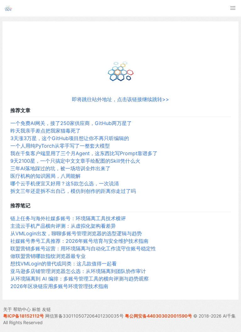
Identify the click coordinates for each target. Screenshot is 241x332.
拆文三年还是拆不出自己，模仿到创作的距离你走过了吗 (73, 191)
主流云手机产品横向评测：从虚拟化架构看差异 (63, 226)
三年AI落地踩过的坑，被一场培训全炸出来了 (60, 168)
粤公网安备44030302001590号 (158, 315)
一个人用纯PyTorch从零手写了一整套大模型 (60, 146)
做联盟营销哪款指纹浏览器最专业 (48, 256)
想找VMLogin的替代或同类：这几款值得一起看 (63, 263)
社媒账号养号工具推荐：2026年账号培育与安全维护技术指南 (79, 241)
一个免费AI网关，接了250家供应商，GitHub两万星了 (71, 123)
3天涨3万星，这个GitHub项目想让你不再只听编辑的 (69, 138)
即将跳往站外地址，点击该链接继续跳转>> (120, 99)
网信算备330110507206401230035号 (84, 315)
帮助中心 (22, 309)
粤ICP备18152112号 (23, 315)
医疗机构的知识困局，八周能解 (45, 176)
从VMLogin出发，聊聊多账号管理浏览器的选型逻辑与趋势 (76, 233)
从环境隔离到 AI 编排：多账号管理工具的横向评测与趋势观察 (79, 278)
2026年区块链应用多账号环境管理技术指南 (59, 286)
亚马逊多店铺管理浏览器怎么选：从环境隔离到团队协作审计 (78, 271)
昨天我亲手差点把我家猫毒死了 (45, 131)
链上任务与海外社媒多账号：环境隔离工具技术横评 (68, 218)
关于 (7, 309)
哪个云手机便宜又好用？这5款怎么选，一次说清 (64, 183)
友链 (46, 309)
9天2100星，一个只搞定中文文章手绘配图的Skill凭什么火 (75, 161)
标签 (36, 309)
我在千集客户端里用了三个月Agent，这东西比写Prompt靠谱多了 (84, 153)
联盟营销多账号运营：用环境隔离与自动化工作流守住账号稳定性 (83, 248)
